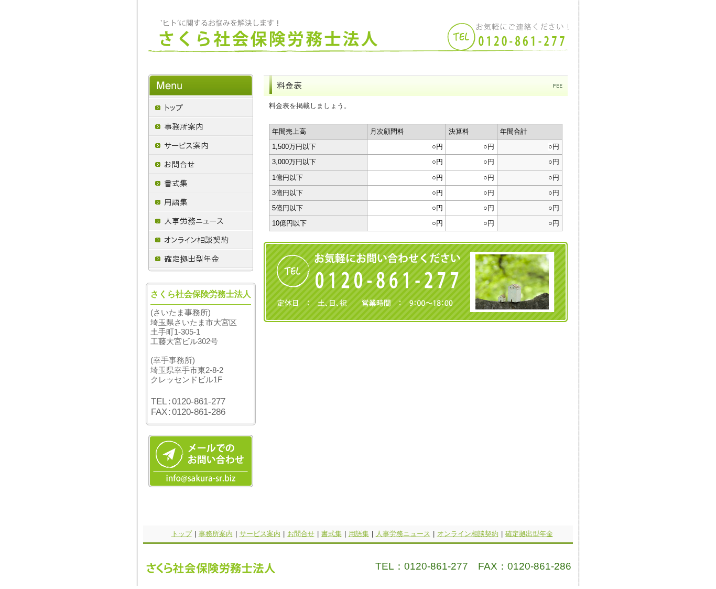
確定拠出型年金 (529, 534)
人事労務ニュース (403, 534)
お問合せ (300, 534)
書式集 (331, 534)
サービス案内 (260, 534)
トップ (181, 534)
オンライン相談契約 (467, 534)
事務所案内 (216, 534)
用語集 (359, 534)
